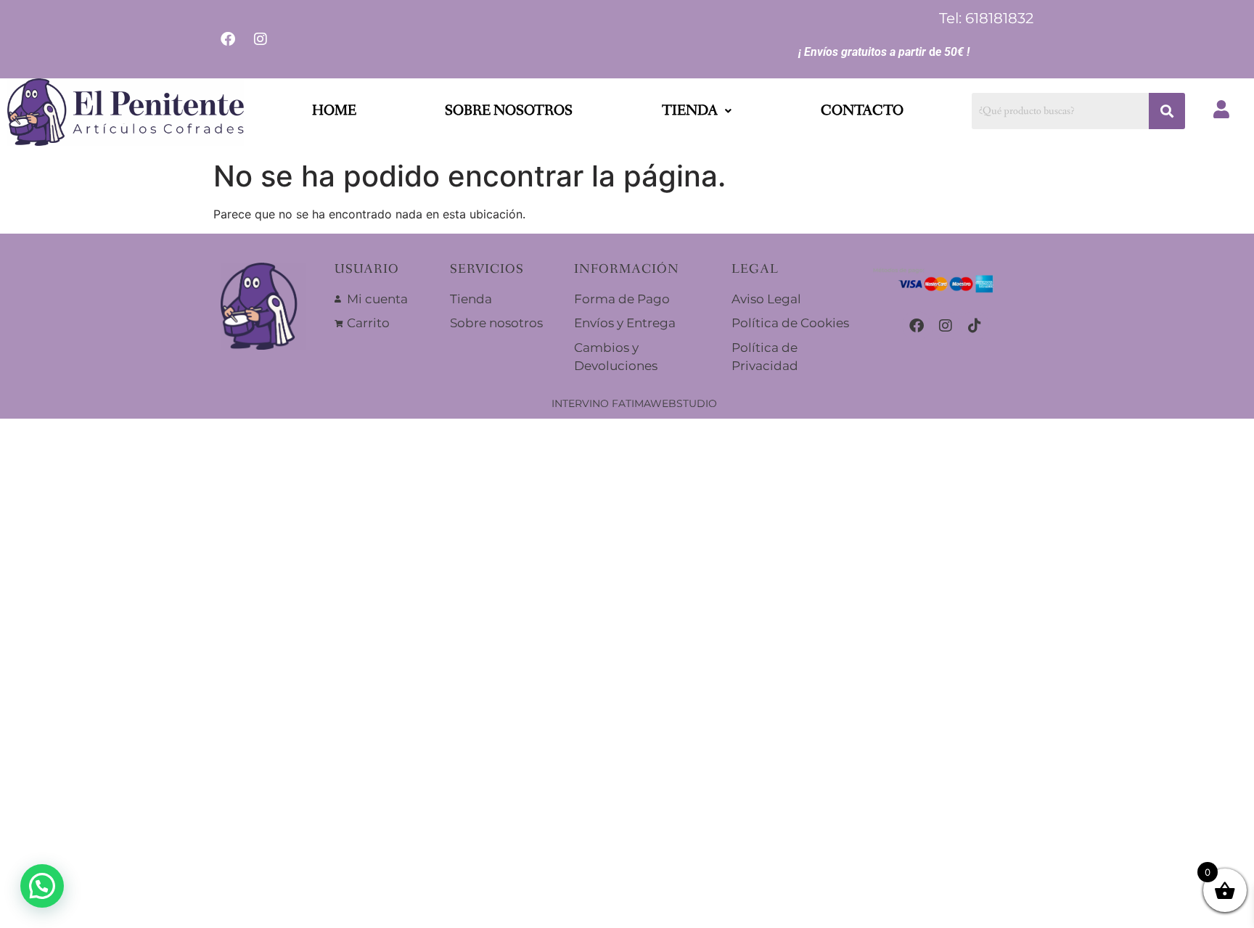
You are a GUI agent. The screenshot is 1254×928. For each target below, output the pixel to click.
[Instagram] (945, 325)
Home (334, 111)
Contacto (862, 111)
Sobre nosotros (509, 111)
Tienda (690, 111)
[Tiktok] (974, 325)
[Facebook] (916, 325)
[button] (696, 111)
